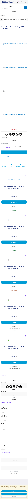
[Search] (25, 7)
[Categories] (25, 2)
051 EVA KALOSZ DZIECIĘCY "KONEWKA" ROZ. (14, 187)
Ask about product (4, 143)
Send (3, 448)
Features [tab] (11, 166)
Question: (5, 424)
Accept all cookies (14, 491)
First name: (4, 416)
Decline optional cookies (14, 493)
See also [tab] (4, 166)
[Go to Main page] (1, 19)
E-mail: (4, 408)
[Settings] (21, 2)
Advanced (14, 11)
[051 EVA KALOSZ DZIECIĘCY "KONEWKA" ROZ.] (14, 179)
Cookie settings (14, 496)
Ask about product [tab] (20, 166)
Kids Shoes (6, 19)
